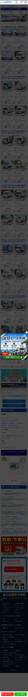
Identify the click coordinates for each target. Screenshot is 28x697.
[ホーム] (6, 2)
